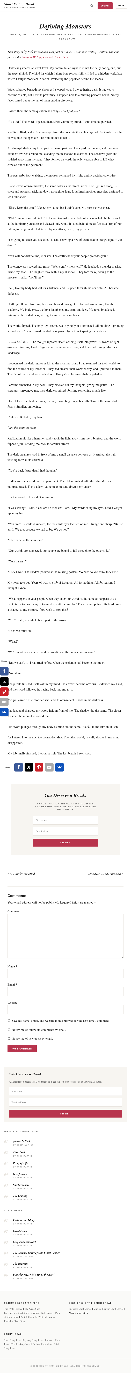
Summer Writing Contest (55, 34)
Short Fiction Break (19, 3)
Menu (121, 5)
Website (12, 1002)
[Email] (49, 767)
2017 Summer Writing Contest (99, 34)
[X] (29, 767)
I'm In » (65, 842)
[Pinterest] (39, 767)
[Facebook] (18, 767)
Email (12, 984)
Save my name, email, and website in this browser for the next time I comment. (61, 1020)
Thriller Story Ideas (21, 1344)
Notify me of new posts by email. (32, 1038)
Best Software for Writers (33, 1317)
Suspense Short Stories (80, 1308)
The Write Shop (32, 1308)
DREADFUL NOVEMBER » (105, 873)
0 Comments (67, 39)
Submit (105, 5)
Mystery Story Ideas (33, 1340)
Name (12, 966)
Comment (15, 911)
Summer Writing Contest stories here (45, 57)
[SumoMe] (59, 767)
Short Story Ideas (12, 1340)
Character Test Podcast (42, 1313)
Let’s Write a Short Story (16, 1313)
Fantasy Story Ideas (42, 1344)
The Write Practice (13, 1308)
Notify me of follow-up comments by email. (39, 1029)
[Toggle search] (91, 5)
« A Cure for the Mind (21, 873)
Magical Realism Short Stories (108, 1308)
